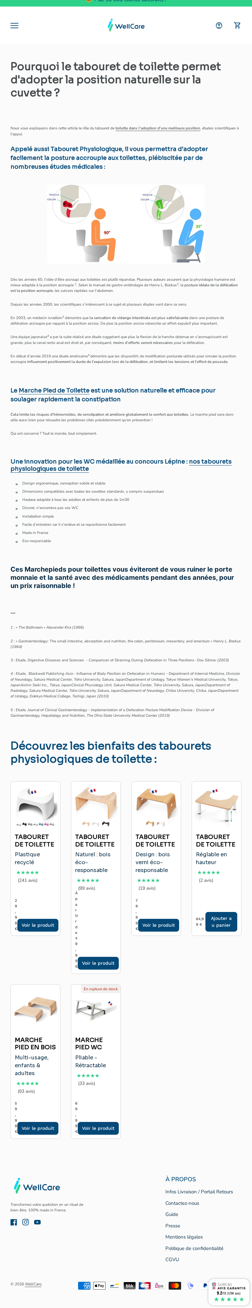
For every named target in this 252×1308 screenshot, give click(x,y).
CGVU (172, 1259)
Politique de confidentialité (194, 1248)
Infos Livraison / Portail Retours (199, 1191)
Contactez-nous (182, 1203)
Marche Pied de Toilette (54, 390)
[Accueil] (126, 25)
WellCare (33, 1284)
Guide (171, 1214)
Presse (172, 1226)
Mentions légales (184, 1237)
